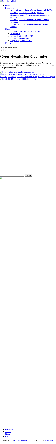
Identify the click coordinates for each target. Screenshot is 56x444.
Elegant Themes (20, 441)
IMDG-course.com (8, 157)
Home (7, 5)
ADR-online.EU (7, 135)
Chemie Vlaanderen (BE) (20, 38)
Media (7, 29)
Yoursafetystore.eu (7, 144)
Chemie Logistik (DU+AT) (21, 36)
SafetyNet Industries (8, 162)
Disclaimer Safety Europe (12, 118)
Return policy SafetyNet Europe (13, 109)
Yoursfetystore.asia (7, 148)
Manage (8, 43)
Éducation (9, 8)
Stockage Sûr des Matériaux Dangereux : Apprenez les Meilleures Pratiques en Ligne (27, 386)
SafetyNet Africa (7, 140)
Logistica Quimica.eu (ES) (21, 41)
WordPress (48, 441)
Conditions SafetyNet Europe (12, 122)
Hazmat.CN (15, 33)
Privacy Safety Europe (10, 114)
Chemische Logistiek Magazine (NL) (25, 31)
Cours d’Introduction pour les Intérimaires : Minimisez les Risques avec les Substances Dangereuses (28, 391)
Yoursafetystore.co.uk (9, 153)
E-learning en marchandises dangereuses (27, 12)
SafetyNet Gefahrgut (8, 166)
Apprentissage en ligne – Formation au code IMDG (31, 10)
